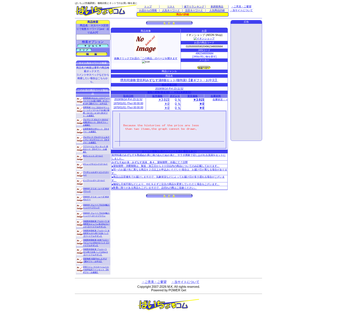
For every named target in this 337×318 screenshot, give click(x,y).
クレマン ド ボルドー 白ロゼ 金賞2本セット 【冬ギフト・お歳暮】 (95, 122)
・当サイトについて (241, 10)
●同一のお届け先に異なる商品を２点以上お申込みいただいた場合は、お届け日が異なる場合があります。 (169, 171)
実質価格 (192, 96)
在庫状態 (216, 96)
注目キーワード (194, 10)
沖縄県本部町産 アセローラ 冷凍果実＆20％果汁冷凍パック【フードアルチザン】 (96, 233)
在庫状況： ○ (220, 99)
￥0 (166, 103)
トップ (148, 6)
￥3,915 (163, 99)
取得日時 (128, 96)
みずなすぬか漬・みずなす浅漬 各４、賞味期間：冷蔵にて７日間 (150, 162)
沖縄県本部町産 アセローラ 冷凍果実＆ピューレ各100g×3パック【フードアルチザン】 (96, 224)
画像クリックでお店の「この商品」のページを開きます (145, 58)
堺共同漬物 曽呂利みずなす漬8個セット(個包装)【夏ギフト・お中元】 (169, 80)
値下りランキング (194, 6)
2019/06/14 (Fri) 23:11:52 (169, 88)
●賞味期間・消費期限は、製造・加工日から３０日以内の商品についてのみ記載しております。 (166, 165)
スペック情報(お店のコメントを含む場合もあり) (169, 151)
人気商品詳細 (217, 10)
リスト (171, 6)
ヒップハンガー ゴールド (94, 180)
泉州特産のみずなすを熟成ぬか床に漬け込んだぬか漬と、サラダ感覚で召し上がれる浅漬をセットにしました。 (169, 157)
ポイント (175, 96)
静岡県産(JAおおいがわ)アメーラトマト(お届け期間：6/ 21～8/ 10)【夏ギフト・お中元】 (96, 101)
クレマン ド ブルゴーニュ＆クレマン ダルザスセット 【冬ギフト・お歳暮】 (96, 140)
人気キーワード (171, 10)
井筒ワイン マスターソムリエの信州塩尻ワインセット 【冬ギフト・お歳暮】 (96, 269)
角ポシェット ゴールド (93, 156)
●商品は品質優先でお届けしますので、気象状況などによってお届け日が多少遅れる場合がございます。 (168, 178)
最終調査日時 (169, 84)
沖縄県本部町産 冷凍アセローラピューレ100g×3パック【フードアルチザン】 (96, 242)
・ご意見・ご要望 (241, 6)
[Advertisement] (246, 82)
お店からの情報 (148, 10)
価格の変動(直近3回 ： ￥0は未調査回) (169, 92)
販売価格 (157, 96)
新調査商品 (217, 6)
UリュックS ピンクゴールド (95, 164)
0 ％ (178, 99)
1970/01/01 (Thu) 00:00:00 (128, 103)
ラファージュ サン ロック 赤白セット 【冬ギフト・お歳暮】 (95, 149)
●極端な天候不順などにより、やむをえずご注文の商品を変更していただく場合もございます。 (166, 184)
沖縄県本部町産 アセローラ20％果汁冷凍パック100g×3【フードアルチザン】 (95, 252)
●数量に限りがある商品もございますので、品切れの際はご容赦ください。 (154, 187)
